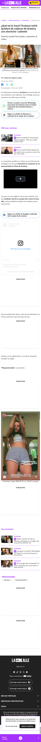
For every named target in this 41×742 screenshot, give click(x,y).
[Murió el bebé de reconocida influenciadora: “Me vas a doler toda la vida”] (7, 138)
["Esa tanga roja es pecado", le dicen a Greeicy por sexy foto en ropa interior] (7, 563)
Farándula (25, 20)
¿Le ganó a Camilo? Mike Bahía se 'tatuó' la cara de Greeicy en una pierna (27, 553)
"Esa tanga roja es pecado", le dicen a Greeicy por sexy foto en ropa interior (26, 565)
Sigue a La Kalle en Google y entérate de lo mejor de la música (22, 215)
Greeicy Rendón (21, 580)
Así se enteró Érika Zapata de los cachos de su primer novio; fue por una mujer (27, 152)
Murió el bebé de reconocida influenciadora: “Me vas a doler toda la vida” (26, 140)
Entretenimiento (14, 20)
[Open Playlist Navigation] (38, 738)
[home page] (20, 660)
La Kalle (3, 20)
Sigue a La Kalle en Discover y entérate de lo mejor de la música (20, 115)
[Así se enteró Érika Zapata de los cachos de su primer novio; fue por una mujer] (7, 150)
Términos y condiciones (11, 714)
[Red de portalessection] (38, 696)
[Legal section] (38, 706)
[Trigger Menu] (3, 2)
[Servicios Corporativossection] (38, 701)
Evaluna (7, 580)
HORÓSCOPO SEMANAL (19, 7)
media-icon (20, 738)
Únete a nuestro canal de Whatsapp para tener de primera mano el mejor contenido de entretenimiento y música (21, 106)
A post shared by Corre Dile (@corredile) (20, 271)
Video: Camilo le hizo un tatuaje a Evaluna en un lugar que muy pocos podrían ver (26, 541)
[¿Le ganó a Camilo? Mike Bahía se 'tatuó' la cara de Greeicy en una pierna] (7, 551)
